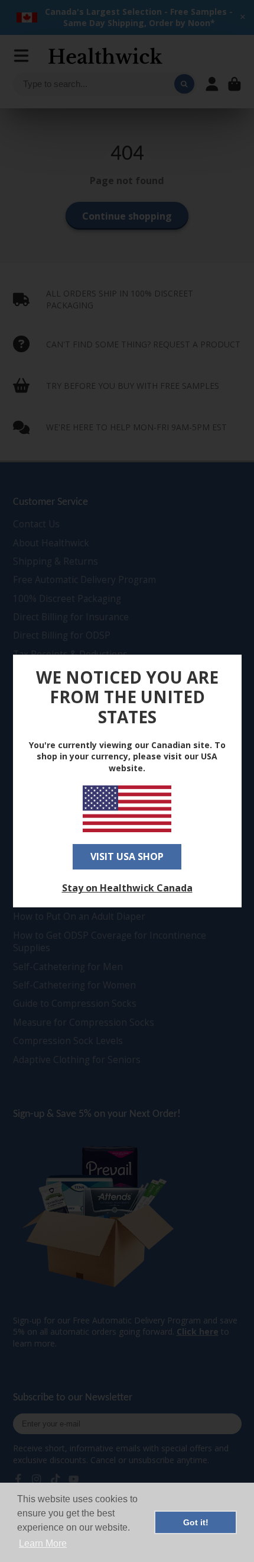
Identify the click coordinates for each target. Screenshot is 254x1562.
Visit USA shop (127, 856)
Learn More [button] (43, 1543)
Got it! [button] (196, 1522)
